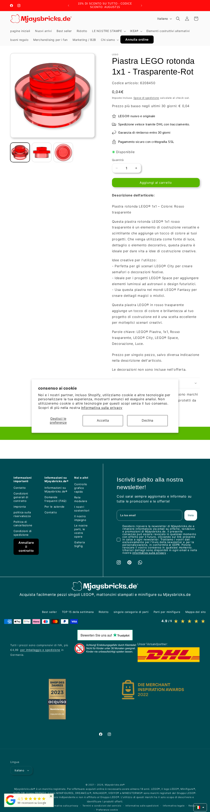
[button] (109, 31)
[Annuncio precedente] (68, 5)
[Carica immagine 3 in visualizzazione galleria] (63, 152)
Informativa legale (174, 805)
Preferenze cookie (107, 809)
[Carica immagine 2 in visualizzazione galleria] (41, 152)
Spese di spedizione (146, 97)
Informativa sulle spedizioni (142, 805)
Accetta (103, 421)
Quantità (117, 160)
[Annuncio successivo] (141, 5)
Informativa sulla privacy (101, 408)
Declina (147, 421)
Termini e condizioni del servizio (101, 805)
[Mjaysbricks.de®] (11, 805)
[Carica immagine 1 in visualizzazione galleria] (20, 152)
